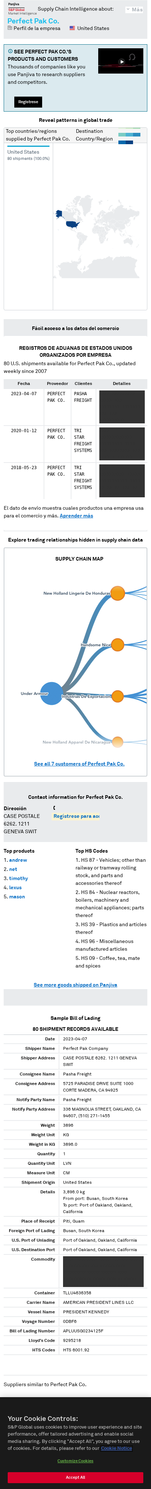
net (13, 869)
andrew (18, 860)
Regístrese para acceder (83, 816)
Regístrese (28, 102)
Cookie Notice (116, 1448)
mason (17, 896)
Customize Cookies (75, 1461)
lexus (15, 887)
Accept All (75, 1477)
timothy (18, 878)
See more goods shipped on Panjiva (75, 985)
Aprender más (76, 516)
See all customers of (79, 764)
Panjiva (22, 9)
